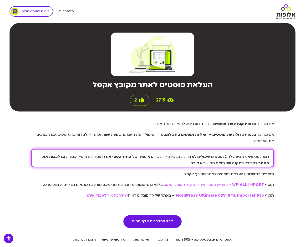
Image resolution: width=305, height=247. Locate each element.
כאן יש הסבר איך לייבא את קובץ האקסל (195, 185)
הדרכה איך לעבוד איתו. (106, 196)
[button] (8, 238)
